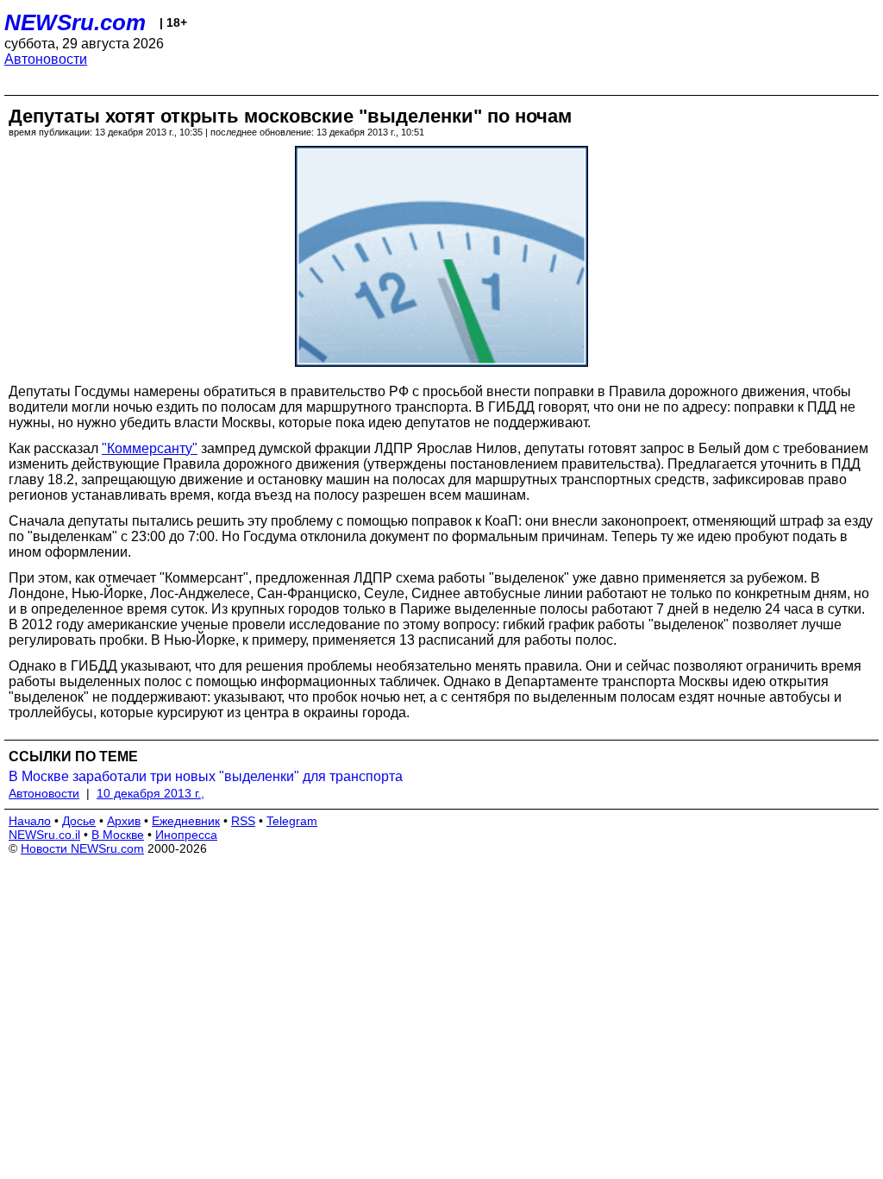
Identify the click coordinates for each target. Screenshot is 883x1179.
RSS (243, 821)
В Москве (117, 835)
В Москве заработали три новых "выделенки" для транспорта (206, 776)
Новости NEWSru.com (82, 848)
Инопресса (186, 835)
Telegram (291, 821)
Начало (30, 821)
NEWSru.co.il (44, 835)
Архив (124, 821)
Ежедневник (186, 821)
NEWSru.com (75, 22)
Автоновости (45, 59)
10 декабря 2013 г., (150, 793)
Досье (79, 821)
